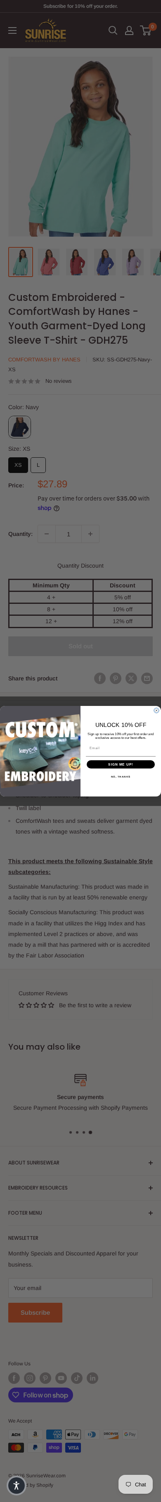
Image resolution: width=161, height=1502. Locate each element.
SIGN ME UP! (120, 764)
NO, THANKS (121, 776)
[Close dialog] (156, 710)
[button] (16, 1485)
